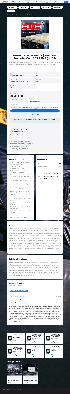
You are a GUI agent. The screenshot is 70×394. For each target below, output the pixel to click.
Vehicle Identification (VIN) (35, 101)
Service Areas (20, 392)
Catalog (8, 14)
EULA (38, 392)
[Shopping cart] (61, 1)
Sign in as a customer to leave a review (19, 290)
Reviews (6, 392)
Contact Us (26, 392)
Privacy (34, 392)
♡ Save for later (35, 114)
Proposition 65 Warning (25, 141)
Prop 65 (42, 392)
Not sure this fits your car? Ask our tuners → (21, 121)
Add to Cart (35, 111)
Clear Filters (11, 11)
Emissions (47, 392)
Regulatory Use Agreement (27, 143)
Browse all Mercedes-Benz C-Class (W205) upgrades (21, 68)
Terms (31, 392)
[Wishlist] (58, 1)
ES (55, 1)
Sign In (66, 1)
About (3, 392)
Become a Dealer (13, 392)
